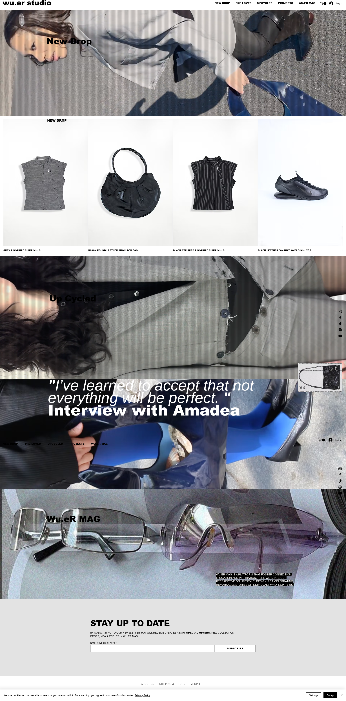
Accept (330, 695)
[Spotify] (340, 330)
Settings (313, 695)
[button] (323, 3)
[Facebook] (340, 317)
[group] (173, 185)
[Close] (342, 695)
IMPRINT (195, 683)
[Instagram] (340, 311)
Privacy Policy (142, 695)
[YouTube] (340, 336)
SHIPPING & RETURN (172, 683)
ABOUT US (148, 683)
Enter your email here (102, 642)
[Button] (173, 65)
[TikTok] (340, 323)
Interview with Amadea (144, 477)
